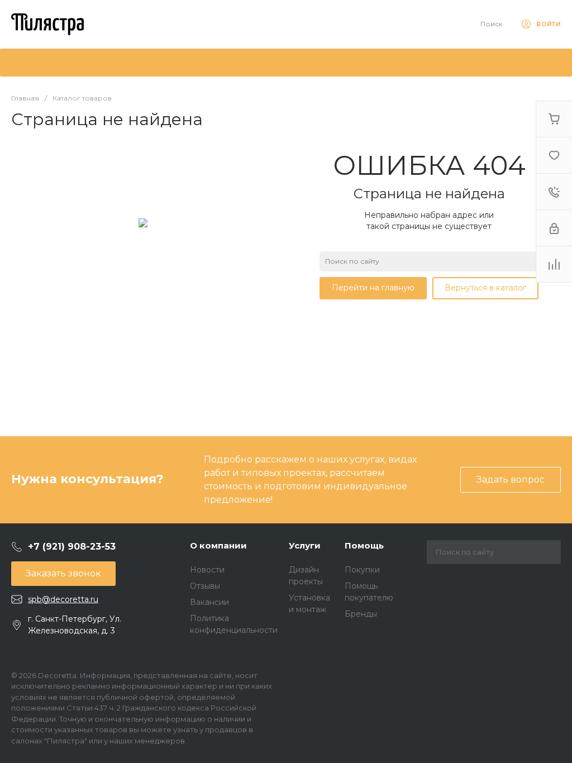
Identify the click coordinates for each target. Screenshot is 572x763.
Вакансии (209, 602)
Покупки (362, 570)
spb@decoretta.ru (63, 599)
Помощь (364, 545)
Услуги (305, 545)
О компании (218, 545)
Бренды (361, 614)
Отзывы (205, 586)
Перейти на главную (373, 288)
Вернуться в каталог (485, 288)
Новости (207, 570)
